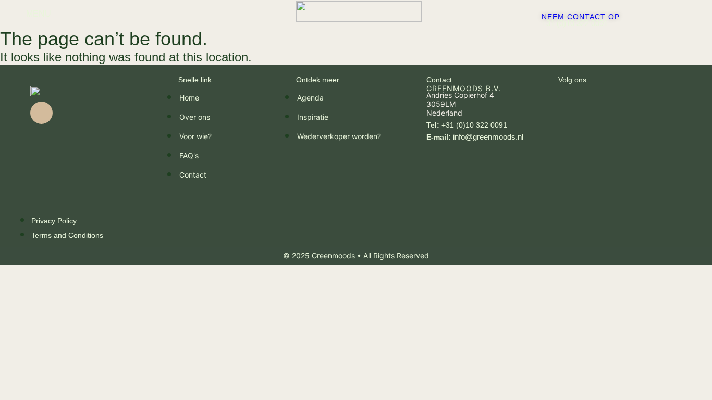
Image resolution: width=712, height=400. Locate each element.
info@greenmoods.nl (474, 136)
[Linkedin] (41, 113)
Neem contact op (581, 16)
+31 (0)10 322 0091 (575, 23)
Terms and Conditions (67, 235)
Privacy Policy (54, 221)
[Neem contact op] (545, 8)
